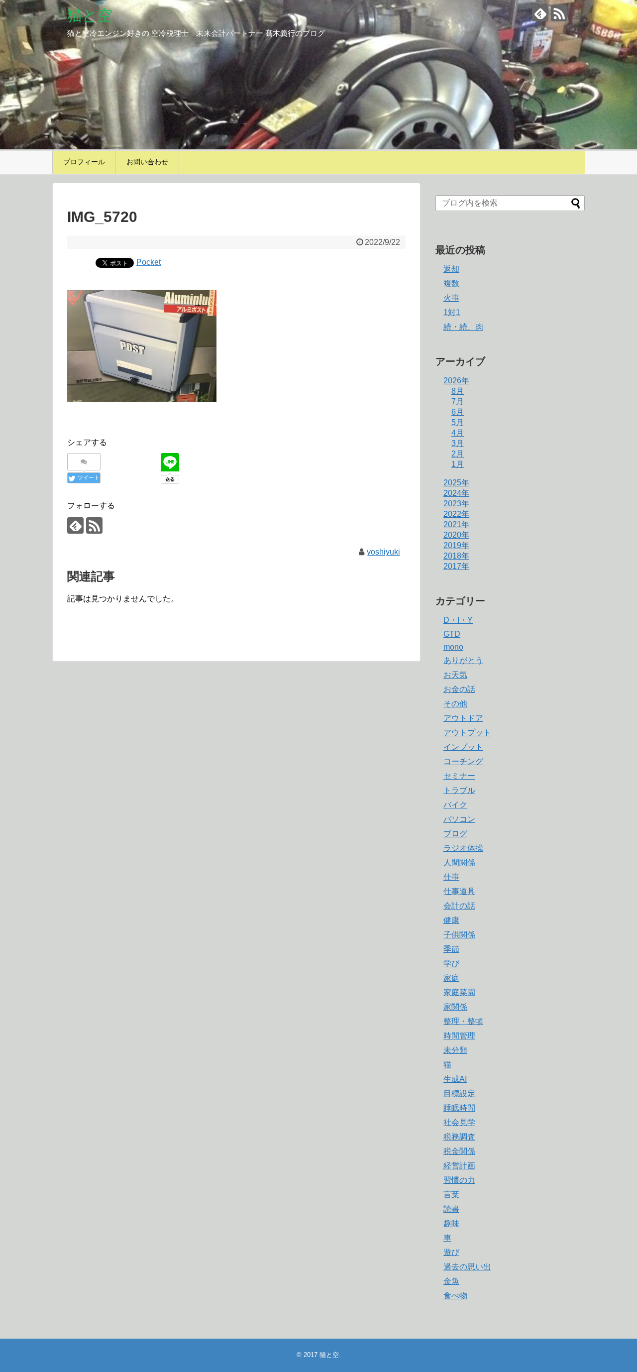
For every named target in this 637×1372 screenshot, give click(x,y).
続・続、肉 (463, 327)
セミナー (459, 776)
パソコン (459, 819)
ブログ (455, 833)
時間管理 (459, 1035)
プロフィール (84, 162)
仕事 (451, 877)
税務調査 (459, 1137)
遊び (451, 1252)
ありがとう (463, 660)
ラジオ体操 (463, 848)
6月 (457, 412)
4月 (457, 433)
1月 (457, 464)
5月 (457, 422)
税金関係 (459, 1151)
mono (453, 647)
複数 (451, 283)
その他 (455, 703)
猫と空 (89, 15)
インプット (463, 747)
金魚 (451, 1281)
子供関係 (459, 934)
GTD (451, 634)
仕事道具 (459, 891)
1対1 (451, 312)
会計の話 (459, 906)
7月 (457, 401)
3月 (457, 443)
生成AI (455, 1079)
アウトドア (463, 718)
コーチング (463, 761)
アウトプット (467, 732)
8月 (457, 391)
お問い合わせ (147, 162)
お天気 (455, 675)
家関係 (455, 1007)
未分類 (455, 1050)
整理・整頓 (463, 1021)
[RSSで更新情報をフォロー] (559, 13)
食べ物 (455, 1295)
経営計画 (459, 1165)
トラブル (459, 790)
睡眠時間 (459, 1108)
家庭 (451, 978)
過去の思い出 (467, 1266)
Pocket (148, 262)
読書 (451, 1209)
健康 (451, 920)
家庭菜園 (459, 992)
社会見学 (459, 1122)
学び (451, 963)
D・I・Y (458, 620)
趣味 (451, 1223)
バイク (455, 804)
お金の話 (459, 689)
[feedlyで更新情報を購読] (540, 13)
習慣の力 (459, 1180)
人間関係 (459, 862)
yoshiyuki (383, 552)
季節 (451, 949)
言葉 (451, 1194)
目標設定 (459, 1093)
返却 (451, 269)
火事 (451, 298)
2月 (457, 454)
